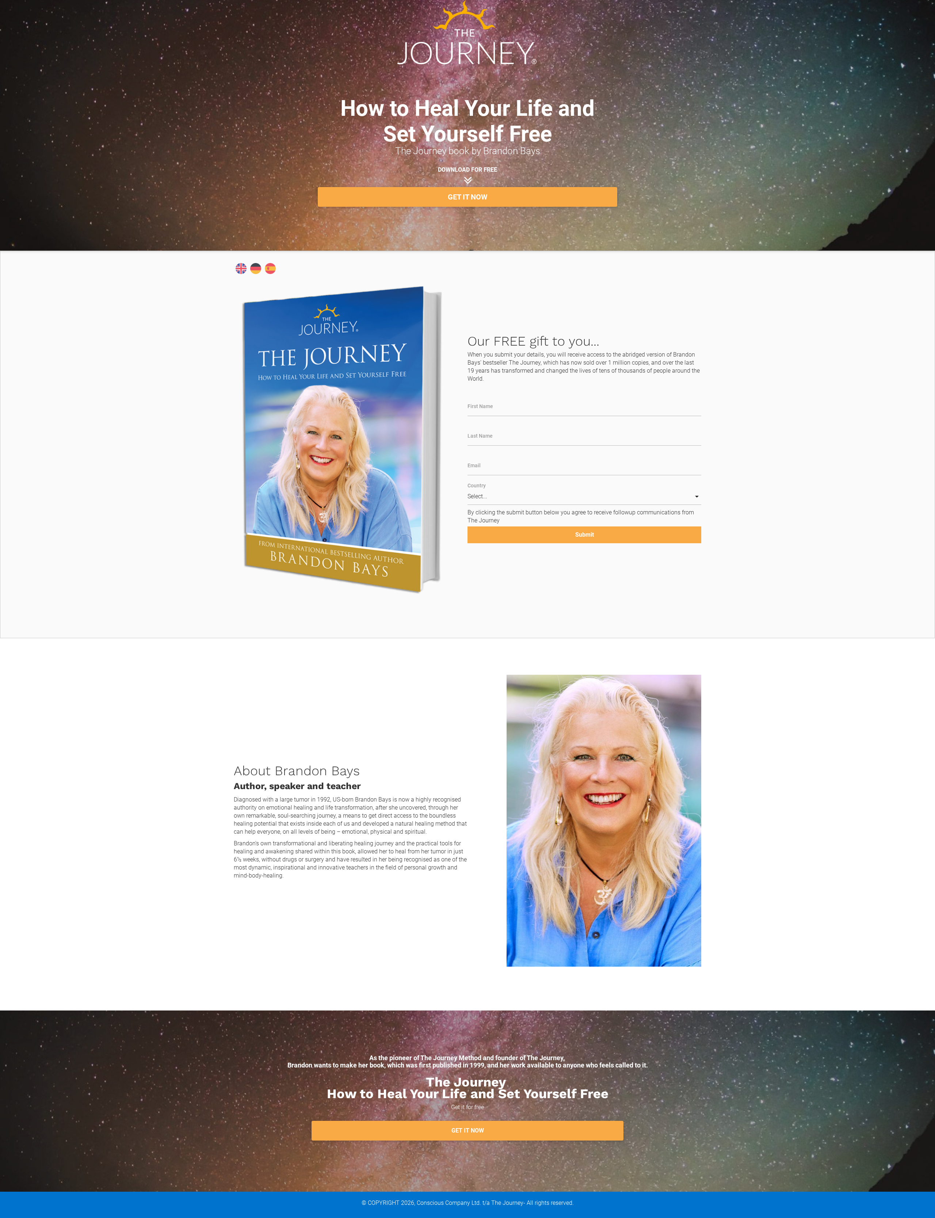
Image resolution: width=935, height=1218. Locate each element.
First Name (480, 406)
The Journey (507, 1202)
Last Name (480, 435)
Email (474, 465)
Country (477, 485)
